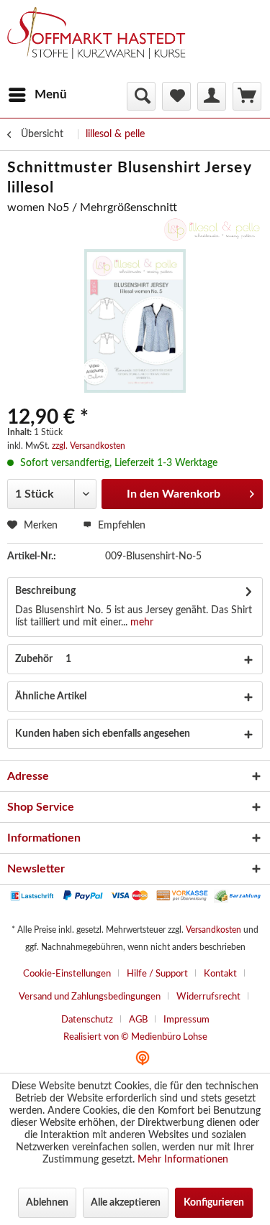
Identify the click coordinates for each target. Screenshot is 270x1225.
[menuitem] (37, 94)
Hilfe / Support (157, 974)
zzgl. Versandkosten (88, 446)
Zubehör (43, 659)
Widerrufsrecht (208, 997)
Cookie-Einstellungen (67, 974)
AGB (138, 1020)
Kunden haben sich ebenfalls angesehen (102, 734)
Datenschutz (87, 1020)
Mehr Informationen (183, 1160)
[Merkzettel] (176, 96)
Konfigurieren (214, 1203)
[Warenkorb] (247, 96)
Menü (51, 94)
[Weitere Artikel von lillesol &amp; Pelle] (212, 229)
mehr (140, 623)
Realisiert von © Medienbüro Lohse (135, 1037)
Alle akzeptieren (126, 1203)
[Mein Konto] (211, 96)
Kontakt (220, 974)
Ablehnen (47, 1203)
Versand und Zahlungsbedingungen (90, 997)
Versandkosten (213, 930)
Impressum (186, 1020)
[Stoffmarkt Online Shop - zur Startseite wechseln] (103, 43)
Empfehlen (120, 526)
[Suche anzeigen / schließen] (141, 96)
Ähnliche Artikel (50, 696)
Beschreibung (45, 591)
